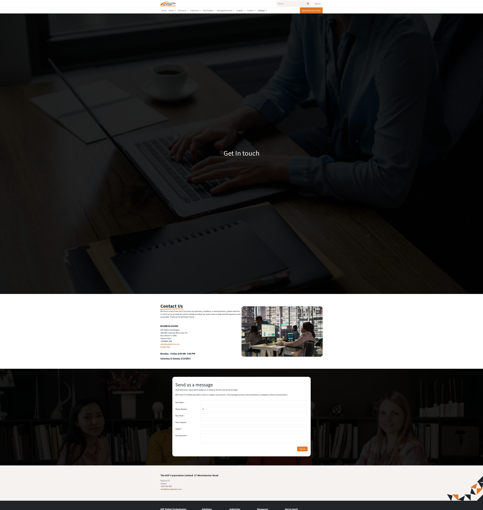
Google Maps (165, 347)
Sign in (317, 3)
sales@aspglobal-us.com (170, 344)
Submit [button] (302, 449)
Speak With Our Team (311, 10)
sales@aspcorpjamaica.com (171, 489)
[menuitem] (164, 10)
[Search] (308, 4)
